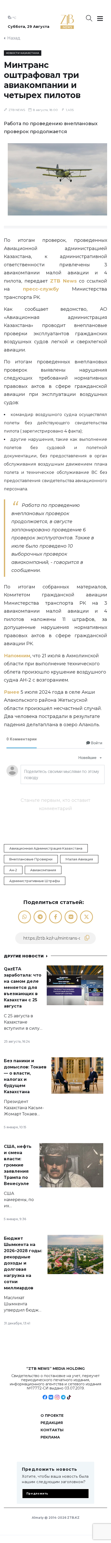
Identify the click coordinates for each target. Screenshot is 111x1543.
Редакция (52, 1423)
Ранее (11, 692)
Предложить (37, 1493)
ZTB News (63, 281)
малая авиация (79, 859)
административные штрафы (34, 881)
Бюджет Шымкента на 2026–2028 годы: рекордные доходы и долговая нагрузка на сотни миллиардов (23, 1263)
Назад (13, 38)
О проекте (52, 1415)
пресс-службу (41, 289)
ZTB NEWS (17, 110)
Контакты (52, 1430)
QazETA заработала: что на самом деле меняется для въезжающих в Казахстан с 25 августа (22, 987)
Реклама (50, 1437)
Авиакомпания (43, 870)
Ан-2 (13, 870)
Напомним (17, 656)
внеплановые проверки (30, 859)
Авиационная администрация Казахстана (45, 848)
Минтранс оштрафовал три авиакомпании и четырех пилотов (42, 80)
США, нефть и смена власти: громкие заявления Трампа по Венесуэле (17, 1165)
